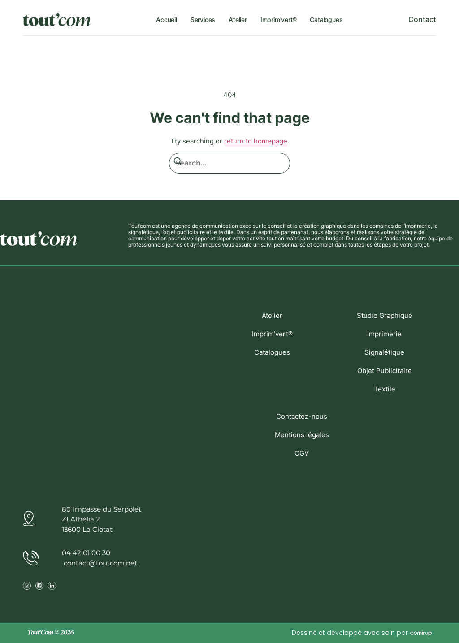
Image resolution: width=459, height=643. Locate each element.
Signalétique (384, 352)
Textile (384, 389)
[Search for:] (229, 163)
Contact (422, 19)
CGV (301, 453)
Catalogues (326, 19)
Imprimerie (384, 334)
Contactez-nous (301, 416)
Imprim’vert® (278, 19)
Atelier (238, 19)
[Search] (177, 162)
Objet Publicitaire (384, 370)
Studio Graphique (384, 315)
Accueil (166, 19)
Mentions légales (302, 434)
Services (203, 19)
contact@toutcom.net (99, 563)
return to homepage (255, 141)
